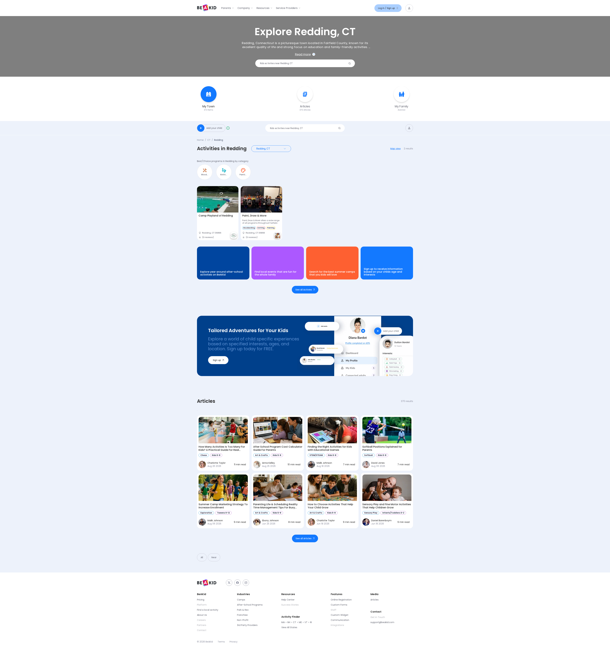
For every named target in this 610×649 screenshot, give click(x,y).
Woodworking (249, 228)
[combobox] (303, 63)
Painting (270, 228)
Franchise (242, 615)
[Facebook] (237, 582)
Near (214, 557)
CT (208, 140)
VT (306, 622)
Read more (303, 54)
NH (288, 622)
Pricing (200, 599)
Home (200, 140)
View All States (289, 627)
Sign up (217, 360)
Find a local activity (207, 609)
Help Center (288, 599)
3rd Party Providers (247, 625)
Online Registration (341, 599)
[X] (229, 582)
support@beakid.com (382, 622)
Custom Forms (339, 604)
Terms (221, 641)
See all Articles (304, 538)
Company (243, 8)
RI (311, 622)
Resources (262, 8)
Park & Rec (243, 609)
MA (283, 622)
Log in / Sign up (386, 8)
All (202, 557)
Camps (241, 599)
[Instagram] (246, 582)
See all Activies (303, 289)
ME (300, 622)
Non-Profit (242, 620)
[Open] (285, 148)
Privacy (233, 641)
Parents (226, 8)
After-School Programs (250, 604)
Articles (374, 599)
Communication (340, 620)
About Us (202, 615)
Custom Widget (339, 615)
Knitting (261, 228)
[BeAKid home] (206, 8)
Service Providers (287, 8)
